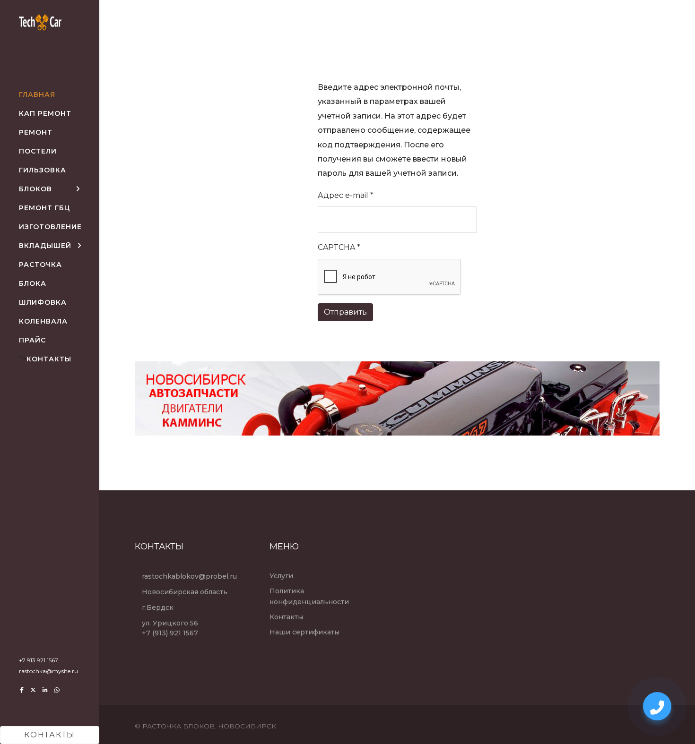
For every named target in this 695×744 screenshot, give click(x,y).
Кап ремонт (45, 113)
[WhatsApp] (57, 689)
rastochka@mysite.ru (48, 671)
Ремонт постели (38, 141)
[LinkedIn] (45, 689)
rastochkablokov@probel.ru (189, 576)
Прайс (32, 340)
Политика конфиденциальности (309, 596)
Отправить (345, 312)
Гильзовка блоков (42, 179)
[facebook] (22, 689)
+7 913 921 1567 (38, 660)
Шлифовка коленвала (43, 311)
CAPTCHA (339, 247)
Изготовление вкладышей (50, 236)
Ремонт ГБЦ (44, 208)
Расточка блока (40, 274)
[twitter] (33, 689)
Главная (37, 94)
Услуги (281, 576)
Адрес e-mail (346, 195)
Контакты (48, 359)
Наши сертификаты (304, 632)
